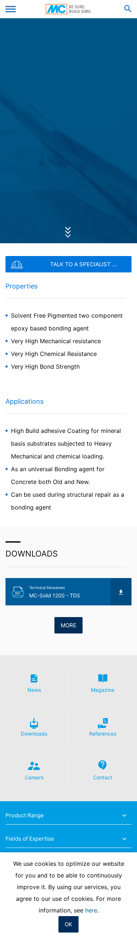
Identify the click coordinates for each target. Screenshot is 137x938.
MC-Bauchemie (68, 9)
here (91, 910)
